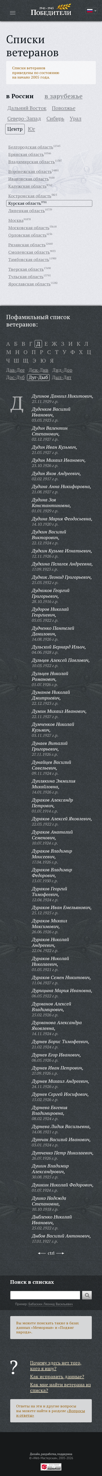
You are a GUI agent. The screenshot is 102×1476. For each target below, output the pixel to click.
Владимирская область (31, 161)
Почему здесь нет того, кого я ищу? (56, 1365)
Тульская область (25, 276)
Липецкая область (26, 210)
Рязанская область (27, 245)
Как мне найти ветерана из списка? (60, 1387)
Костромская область (29, 196)
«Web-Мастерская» (44, 1458)
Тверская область (26, 269)
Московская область (28, 227)
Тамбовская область (28, 259)
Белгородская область (30, 147)
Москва (15, 220)
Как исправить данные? (57, 1376)
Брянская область (26, 154)
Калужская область (27, 186)
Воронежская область (30, 171)
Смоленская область (29, 252)
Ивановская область (28, 179)
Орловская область (27, 235)
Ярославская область (29, 284)
